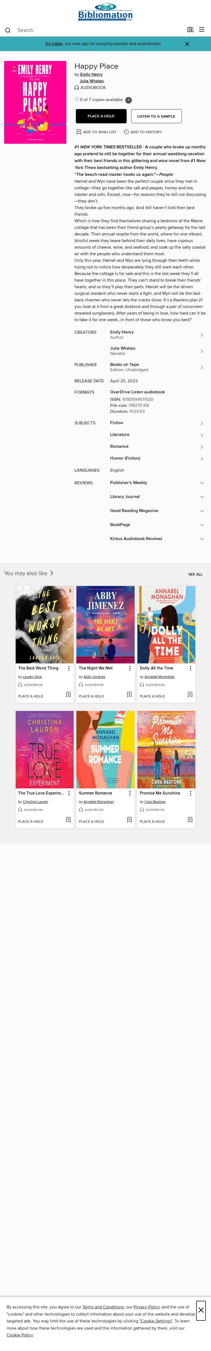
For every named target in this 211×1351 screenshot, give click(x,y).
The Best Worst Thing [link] (38, 668)
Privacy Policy (147, 1307)
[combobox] (94, 30)
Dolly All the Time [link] (156, 668)
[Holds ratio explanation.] (128, 100)
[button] (101, 116)
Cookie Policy (20, 1335)
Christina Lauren (35, 802)
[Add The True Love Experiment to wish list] (68, 820)
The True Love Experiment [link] (42, 793)
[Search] (8, 30)
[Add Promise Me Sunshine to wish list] (190, 820)
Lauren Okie (32, 677)
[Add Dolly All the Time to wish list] (190, 695)
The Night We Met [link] (96, 668)
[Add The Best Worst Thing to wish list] (68, 695)
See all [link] (195, 574)
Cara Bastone (155, 802)
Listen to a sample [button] (156, 116)
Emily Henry (91, 74)
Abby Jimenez (94, 677)
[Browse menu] (202, 30)
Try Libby (54, 44)
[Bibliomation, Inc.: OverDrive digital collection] (105, 12)
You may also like (26, 573)
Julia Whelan (92, 81)
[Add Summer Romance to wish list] (129, 820)
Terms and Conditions (103, 1307)
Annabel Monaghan (160, 677)
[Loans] (190, 30)
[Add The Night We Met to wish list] (129, 695)
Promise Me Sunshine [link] (160, 793)
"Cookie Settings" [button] (155, 1321)
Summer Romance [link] (95, 793)
